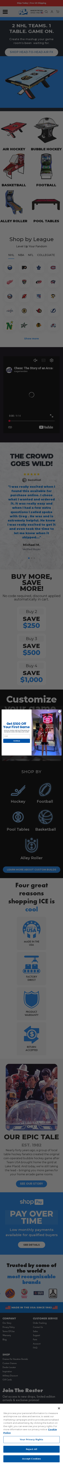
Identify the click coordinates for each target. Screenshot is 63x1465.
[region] (31, 1434)
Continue (16, 741)
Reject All (31, 1449)
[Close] (59, 1408)
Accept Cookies (31, 1458)
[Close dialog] (59, 711)
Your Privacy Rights (31, 1439)
